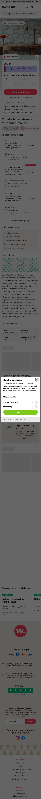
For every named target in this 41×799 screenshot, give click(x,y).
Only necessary (9, 397)
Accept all (20, 412)
